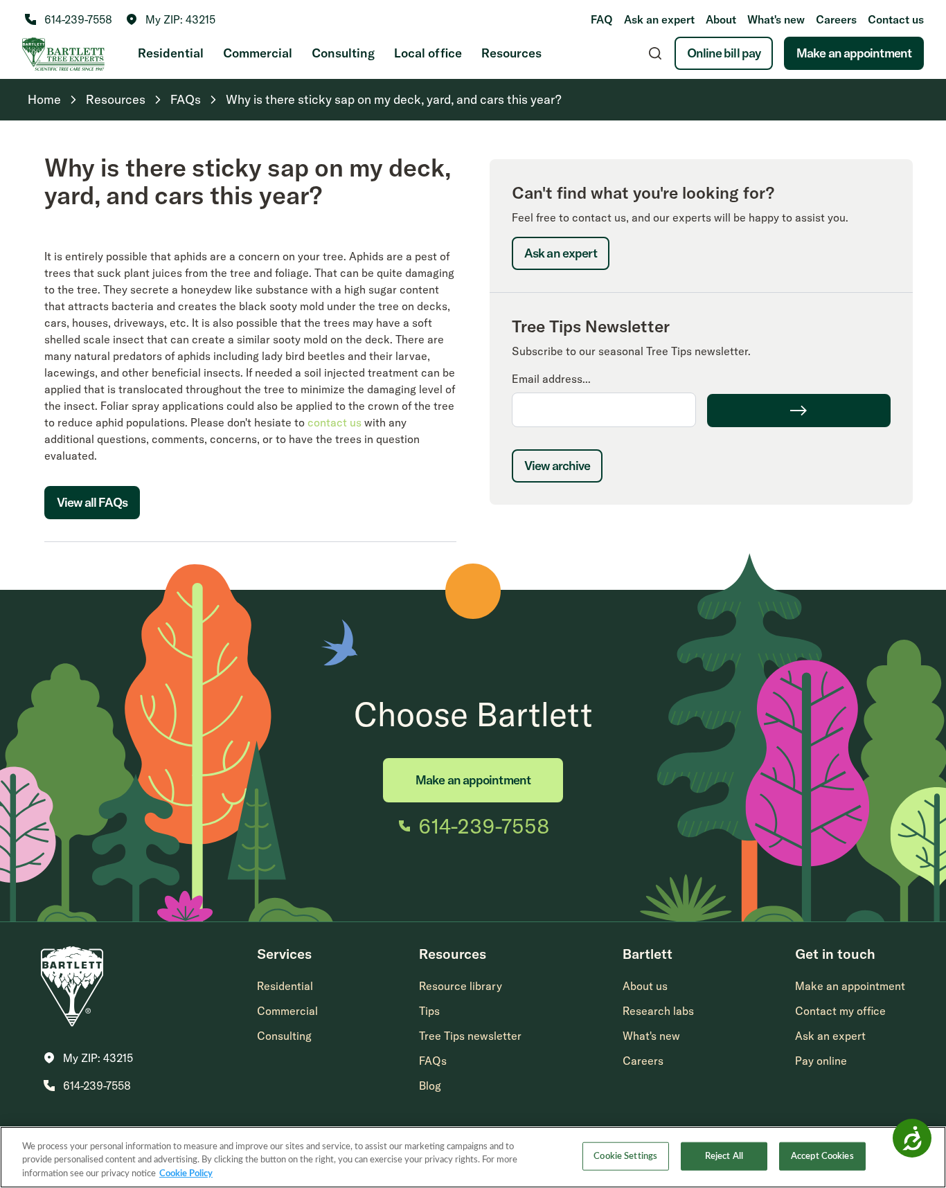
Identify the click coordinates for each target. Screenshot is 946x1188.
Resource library (460, 986)
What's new (776, 19)
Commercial (257, 53)
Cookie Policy (186, 1173)
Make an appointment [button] (850, 986)
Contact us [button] (896, 19)
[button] (170, 19)
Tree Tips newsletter (470, 1036)
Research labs (658, 1011)
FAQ (602, 19)
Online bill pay (724, 53)
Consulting (343, 53)
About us (645, 986)
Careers (836, 19)
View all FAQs (92, 502)
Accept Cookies (822, 1155)
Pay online (821, 1061)
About (721, 19)
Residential (171, 53)
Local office (428, 53)
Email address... (551, 379)
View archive (557, 466)
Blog (430, 1085)
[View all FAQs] (92, 533)
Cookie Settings (625, 1155)
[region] (473, 1157)
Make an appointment (853, 53)
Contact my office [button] (840, 1011)
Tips (429, 1011)
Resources (511, 53)
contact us (334, 422)
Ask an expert (659, 19)
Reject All (724, 1155)
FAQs (433, 1061)
